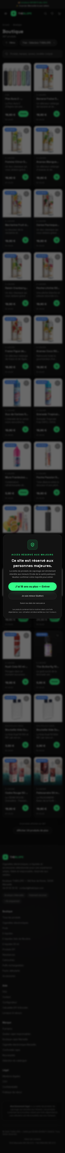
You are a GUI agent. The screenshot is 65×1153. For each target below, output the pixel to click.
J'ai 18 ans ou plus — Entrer (32, 586)
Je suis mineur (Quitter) (33, 596)
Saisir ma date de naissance (32, 603)
